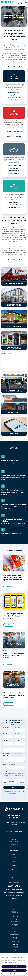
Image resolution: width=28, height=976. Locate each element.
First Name (6, 727)
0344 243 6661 (14, 818)
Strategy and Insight (14, 841)
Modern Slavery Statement (14, 834)
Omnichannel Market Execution (14, 846)
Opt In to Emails (9, 771)
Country (5, 747)
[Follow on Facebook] (16, 877)
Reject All (14, 970)
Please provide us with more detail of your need (12, 754)
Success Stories (14, 850)
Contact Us (14, 66)
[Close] (25, 954)
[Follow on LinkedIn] (12, 877)
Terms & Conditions (10, 829)
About (14, 854)
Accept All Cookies (14, 966)
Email (5, 733)
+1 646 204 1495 (15, 941)
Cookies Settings (14, 973)
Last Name (18, 727)
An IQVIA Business (14, 882)
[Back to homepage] (8, 3)
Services (14, 839)
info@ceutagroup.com (14, 815)
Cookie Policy (19, 829)
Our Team (14, 857)
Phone (17, 733)
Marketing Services (14, 844)
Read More (9, 586)
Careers (14, 865)
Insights (14, 861)
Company (17, 740)
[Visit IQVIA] (14, 886)
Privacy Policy (16, 793)
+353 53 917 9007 (15, 928)
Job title (5, 740)
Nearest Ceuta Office (9, 764)
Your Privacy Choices (17, 831)
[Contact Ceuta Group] (22, 3)
